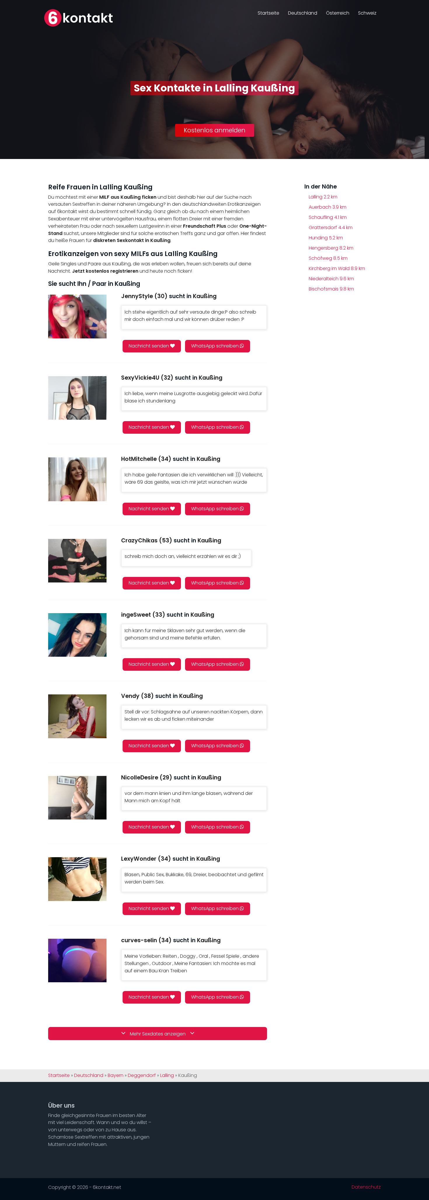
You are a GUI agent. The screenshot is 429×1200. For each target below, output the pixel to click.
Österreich (337, 13)
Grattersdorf (331, 227)
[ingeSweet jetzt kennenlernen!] (77, 635)
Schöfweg (328, 258)
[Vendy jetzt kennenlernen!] (77, 716)
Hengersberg (331, 248)
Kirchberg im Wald (337, 268)
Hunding (326, 237)
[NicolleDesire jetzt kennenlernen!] (77, 797)
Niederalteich (331, 278)
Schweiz (367, 13)
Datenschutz (366, 1187)
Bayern (115, 1075)
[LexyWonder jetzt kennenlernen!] (77, 879)
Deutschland (302, 13)
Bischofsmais (331, 289)
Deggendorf (142, 1075)
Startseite (268, 13)
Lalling (323, 196)
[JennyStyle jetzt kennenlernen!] (77, 316)
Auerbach (327, 207)
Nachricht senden (149, 346)
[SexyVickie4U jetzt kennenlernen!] (77, 398)
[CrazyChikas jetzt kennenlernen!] (77, 560)
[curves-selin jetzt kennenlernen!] (77, 960)
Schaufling (328, 217)
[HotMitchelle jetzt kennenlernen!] (77, 479)
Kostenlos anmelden (214, 130)
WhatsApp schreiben (215, 346)
